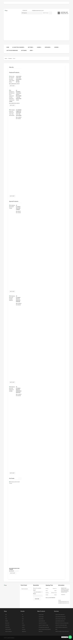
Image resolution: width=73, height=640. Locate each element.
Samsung (23, 629)
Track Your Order (8, 629)
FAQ (6, 614)
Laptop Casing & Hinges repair (60, 618)
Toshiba (23, 625)
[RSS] (17, 594)
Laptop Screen (41, 614)
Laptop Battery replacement (60, 620)
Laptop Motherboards (12, 50)
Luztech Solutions (10, 637)
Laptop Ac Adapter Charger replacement (62, 631)
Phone (34, 593)
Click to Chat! (64, 637)
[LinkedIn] (10, 594)
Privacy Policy (7, 627)
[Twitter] (7, 594)
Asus (23, 618)
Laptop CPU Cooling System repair (61, 625)
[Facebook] (5, 594)
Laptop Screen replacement (60, 614)
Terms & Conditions (8, 631)
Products (10, 58)
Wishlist (6, 620)
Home (7, 47)
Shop (6, 618)
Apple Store (24, 631)
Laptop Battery (41, 618)
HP (22, 614)
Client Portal (7, 625)
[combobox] (45, 13)
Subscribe (37, 598)
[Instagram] (12, 594)
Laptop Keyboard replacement (60, 616)
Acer (23, 616)
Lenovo (23, 627)
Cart (6, 616)
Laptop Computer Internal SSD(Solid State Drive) (45, 630)
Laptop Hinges (41, 616)
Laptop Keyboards (42, 620)
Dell (22, 620)
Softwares (24, 50)
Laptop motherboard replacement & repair (61, 628)
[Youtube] (15, 594)
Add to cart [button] (12, 85)
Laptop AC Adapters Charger (43, 625)
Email (34, 590)
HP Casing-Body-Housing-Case (44, 627)
